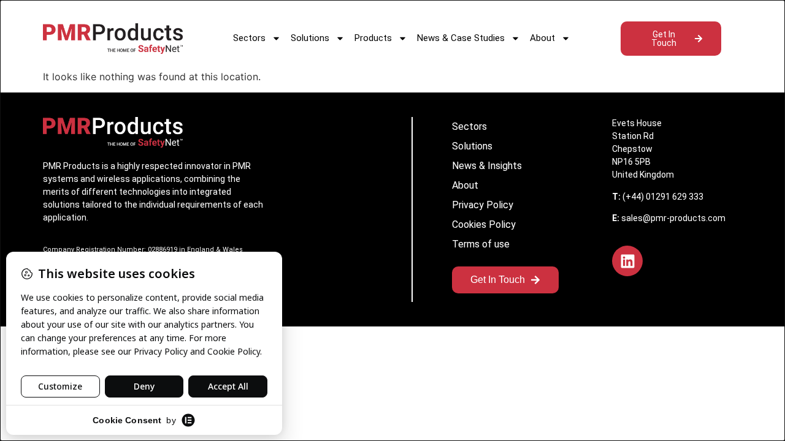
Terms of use (481, 244)
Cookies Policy (484, 224)
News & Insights (487, 166)
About (542, 37)
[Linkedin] (627, 261)
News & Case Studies (461, 37)
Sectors (249, 37)
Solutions (310, 37)
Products (373, 37)
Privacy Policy (482, 205)
